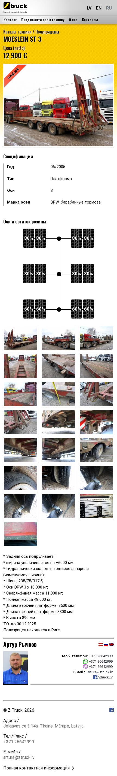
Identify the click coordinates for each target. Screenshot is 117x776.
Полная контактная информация (36, 768)
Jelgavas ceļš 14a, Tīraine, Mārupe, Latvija (43, 726)
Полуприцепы (47, 31)
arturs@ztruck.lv (100, 672)
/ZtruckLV (105, 677)
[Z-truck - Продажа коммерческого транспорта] (15, 7)
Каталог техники (17, 31)
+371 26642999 (101, 656)
